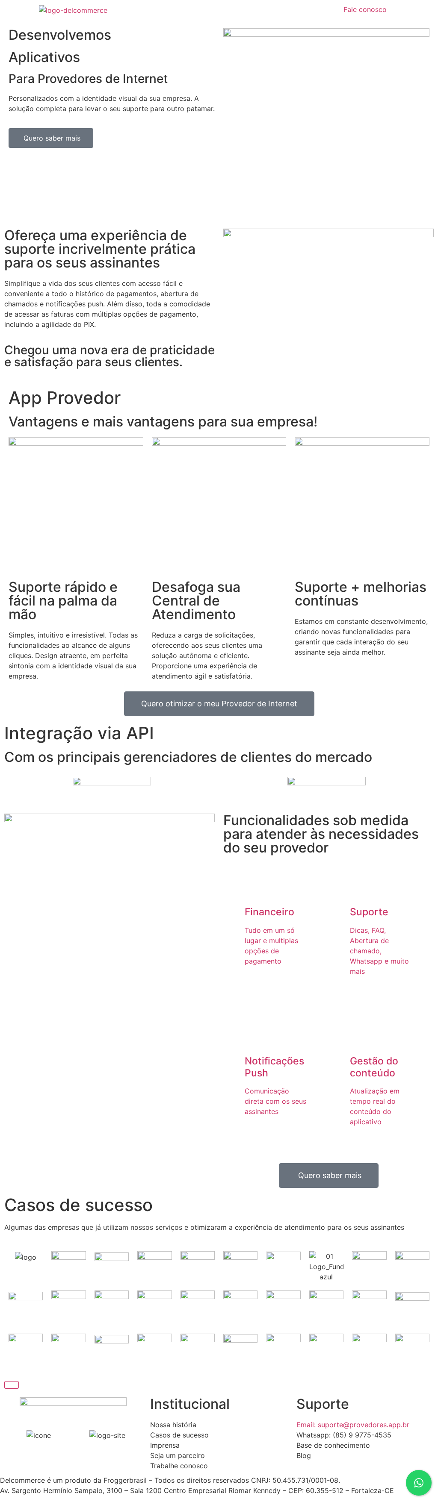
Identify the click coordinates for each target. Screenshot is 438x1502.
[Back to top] (11, 1385)
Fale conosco (365, 9)
